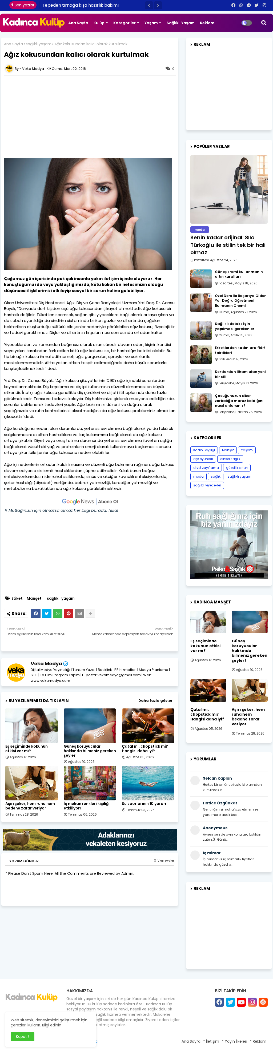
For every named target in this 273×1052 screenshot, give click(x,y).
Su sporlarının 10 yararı (144, 803)
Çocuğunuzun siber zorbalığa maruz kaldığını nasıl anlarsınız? (239, 400)
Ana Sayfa (78, 23)
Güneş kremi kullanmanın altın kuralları (239, 274)
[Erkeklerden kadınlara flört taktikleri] (201, 354)
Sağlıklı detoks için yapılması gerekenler (234, 326)
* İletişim (211, 1041)
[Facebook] (36, 613)
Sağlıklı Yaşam (181, 23)
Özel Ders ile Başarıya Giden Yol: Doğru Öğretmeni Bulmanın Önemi (241, 300)
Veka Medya (46, 663)
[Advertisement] (92, 116)
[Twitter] (46, 613)
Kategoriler (124, 23)
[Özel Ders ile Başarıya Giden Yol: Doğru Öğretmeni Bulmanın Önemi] (201, 302)
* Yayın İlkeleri (234, 1041)
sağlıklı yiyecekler (207, 485)
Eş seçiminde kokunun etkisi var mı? (26, 748)
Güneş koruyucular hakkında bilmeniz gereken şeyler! (90, 751)
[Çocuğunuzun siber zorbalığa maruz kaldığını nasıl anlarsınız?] (201, 402)
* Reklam (258, 1041)
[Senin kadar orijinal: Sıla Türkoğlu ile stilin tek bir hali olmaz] (229, 189)
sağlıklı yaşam (38, 44)
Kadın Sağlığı (204, 450)
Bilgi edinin (51, 1025)
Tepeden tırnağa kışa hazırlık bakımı (80, 5)
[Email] (79, 613)
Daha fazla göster (155, 700)
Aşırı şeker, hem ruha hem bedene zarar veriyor (30, 806)
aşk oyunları (203, 459)
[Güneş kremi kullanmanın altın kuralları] (201, 278)
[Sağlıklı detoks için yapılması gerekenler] (201, 330)
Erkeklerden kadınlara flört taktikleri (240, 350)
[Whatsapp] (57, 613)
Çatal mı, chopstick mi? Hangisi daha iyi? (145, 748)
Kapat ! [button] (22, 1036)
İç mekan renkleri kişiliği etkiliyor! (87, 806)
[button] (149, 5)
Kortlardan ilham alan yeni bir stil (240, 374)
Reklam (207, 23)
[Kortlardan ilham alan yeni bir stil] (201, 378)
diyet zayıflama (206, 467)
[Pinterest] (68, 613)
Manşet (34, 598)
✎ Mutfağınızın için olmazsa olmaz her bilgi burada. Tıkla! (61, 510)
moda (198, 476)
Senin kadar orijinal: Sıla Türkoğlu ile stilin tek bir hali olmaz (228, 245)
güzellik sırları (237, 467)
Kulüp (99, 23)
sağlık (215, 476)
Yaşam (151, 23)
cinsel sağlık (230, 459)
